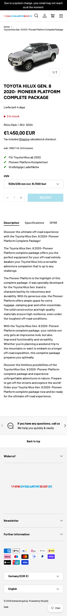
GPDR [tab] (53, 222)
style (6, 175)
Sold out (45, 197)
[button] (53, 16)
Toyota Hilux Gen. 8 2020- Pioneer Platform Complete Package (33, 29)
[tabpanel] (33, 314)
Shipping (24, 139)
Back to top (33, 441)
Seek (6, 607)
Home (6, 26)
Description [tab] (11, 222)
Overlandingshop (19, 601)
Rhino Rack (10, 124)
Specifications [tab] (34, 222)
